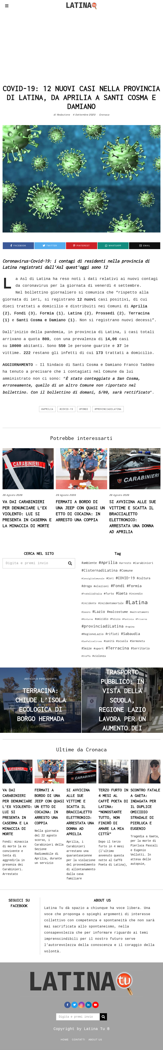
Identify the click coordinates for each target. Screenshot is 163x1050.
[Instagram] (81, 1005)
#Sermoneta (137, 641)
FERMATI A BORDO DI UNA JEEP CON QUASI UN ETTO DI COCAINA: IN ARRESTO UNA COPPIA (49, 806)
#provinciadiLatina (108, 409)
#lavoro (86, 612)
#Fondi (83, 409)
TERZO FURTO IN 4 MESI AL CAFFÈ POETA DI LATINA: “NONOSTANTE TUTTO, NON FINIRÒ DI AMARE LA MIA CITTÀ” (113, 812)
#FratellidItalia (92, 593)
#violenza (99, 656)
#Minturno (87, 619)
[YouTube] (95, 1005)
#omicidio (101, 619)
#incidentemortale (111, 603)
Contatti (78, 1039)
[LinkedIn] (88, 1005)
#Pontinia (128, 619)
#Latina (136, 602)
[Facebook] (67, 1005)
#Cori (110, 578)
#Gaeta (121, 593)
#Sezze (87, 648)
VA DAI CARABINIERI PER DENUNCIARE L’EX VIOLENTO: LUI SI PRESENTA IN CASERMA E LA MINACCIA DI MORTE (27, 513)
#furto (109, 593)
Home (65, 1039)
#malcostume (117, 611)
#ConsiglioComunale (93, 578)
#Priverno (141, 619)
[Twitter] (74, 1005)
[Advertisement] (81, 43)
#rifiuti (112, 634)
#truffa (86, 656)
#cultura (143, 578)
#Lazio (98, 611)
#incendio (136, 593)
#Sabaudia (130, 634)
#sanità (109, 641)
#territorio (140, 648)
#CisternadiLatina (100, 570)
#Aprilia (47, 409)
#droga (87, 586)
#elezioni (101, 586)
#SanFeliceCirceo (92, 641)
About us (95, 1039)
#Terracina (117, 648)
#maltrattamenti (139, 612)
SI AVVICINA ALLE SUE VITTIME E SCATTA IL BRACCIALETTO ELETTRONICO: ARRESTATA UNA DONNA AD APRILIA (80, 812)
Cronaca (104, 114)
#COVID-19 (66, 409)
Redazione (63, 114)
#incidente (89, 603)
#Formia (134, 585)
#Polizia (115, 619)
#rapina (129, 626)
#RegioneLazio (93, 634)
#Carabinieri (143, 563)
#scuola (122, 641)
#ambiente (89, 563)
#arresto (125, 563)
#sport (99, 648)
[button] (70, 563)
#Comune (126, 570)
